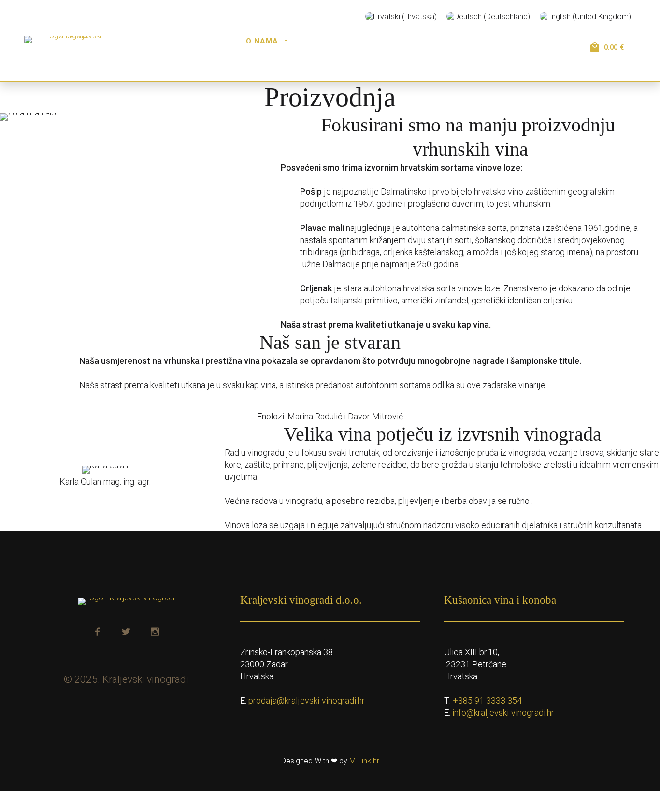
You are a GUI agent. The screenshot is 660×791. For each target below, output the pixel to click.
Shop (489, 41)
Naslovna (204, 41)
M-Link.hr (364, 760)
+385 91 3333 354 (487, 700)
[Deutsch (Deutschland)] (488, 16)
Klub (529, 41)
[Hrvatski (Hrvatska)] (401, 16)
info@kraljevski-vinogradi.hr (503, 712)
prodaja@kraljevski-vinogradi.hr (306, 700)
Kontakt (521, 64)
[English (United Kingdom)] (585, 16)
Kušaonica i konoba (351, 41)
